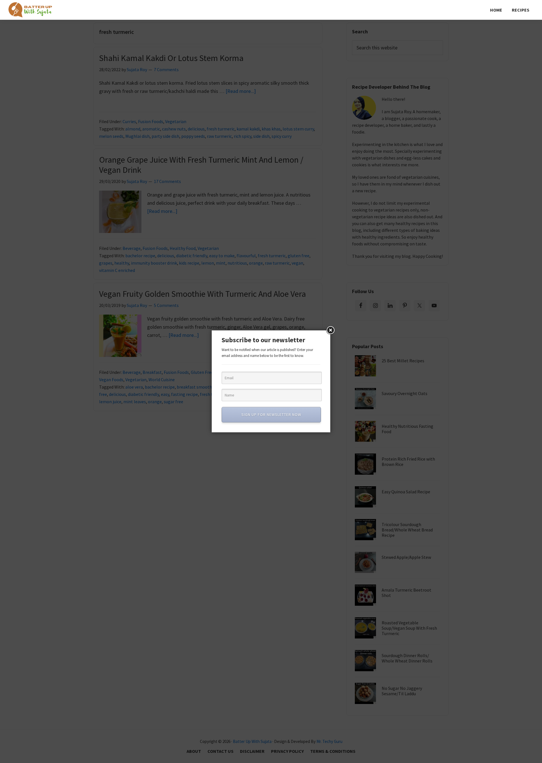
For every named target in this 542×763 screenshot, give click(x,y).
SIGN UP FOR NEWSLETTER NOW (271, 414)
